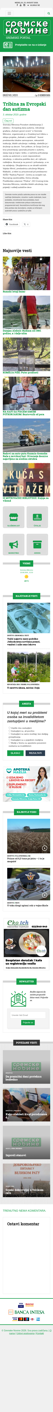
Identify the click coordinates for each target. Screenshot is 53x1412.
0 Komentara (43, 95)
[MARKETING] (13, 544)
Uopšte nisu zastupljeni (21, 728)
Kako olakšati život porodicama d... (26, 1115)
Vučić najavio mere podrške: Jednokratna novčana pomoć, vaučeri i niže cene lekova (23, 641)
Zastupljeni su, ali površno (22, 731)
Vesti (15, 95)
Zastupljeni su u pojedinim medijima (27, 740)
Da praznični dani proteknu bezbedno (24, 1078)
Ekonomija (19, 635)
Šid (29, 856)
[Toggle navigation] (9, 13)
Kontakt (40, 1333)
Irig (18, 684)
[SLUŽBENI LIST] (13, 517)
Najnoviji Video (26, 812)
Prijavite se (28, 1022)
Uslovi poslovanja (25, 1333)
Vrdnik (23, 684)
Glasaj (15, 753)
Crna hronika (16, 1148)
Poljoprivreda (33, 684)
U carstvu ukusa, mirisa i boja (23, 687)
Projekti (17, 1110)
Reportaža (11, 684)
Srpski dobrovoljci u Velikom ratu (24, 1191)
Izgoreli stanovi (16, 1155)
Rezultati (35, 753)
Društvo (7, 95)
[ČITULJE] (37, 517)
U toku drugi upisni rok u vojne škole (27, 905)
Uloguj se (35, 5)
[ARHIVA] (37, 544)
